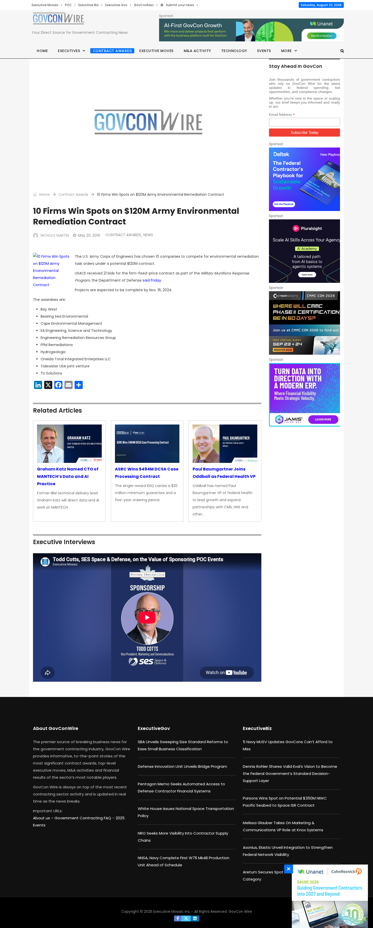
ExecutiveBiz (257, 728)
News (148, 234)
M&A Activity (197, 50)
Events (264, 50)
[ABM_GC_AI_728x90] (251, 30)
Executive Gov (116, 5)
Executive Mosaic (45, 5)
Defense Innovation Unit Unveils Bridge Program (182, 766)
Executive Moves (156, 50)
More (286, 50)
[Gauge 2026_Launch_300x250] (328, 896)
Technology (234, 50)
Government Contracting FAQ (83, 818)
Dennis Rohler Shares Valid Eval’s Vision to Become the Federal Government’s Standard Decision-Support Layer (290, 773)
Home (42, 50)
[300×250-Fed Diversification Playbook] (304, 179)
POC (68, 5)
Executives (69, 50)
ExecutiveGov (154, 728)
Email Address (282, 114)
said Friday (152, 280)
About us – (44, 818)
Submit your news (180, 5)
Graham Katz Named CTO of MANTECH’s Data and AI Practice (67, 476)
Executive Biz (88, 5)
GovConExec (144, 5)
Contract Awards (112, 50)
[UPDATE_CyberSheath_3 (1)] (304, 323)
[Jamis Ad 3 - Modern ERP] (304, 395)
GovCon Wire (240, 911)
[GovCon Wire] (58, 19)
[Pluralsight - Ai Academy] (304, 251)
